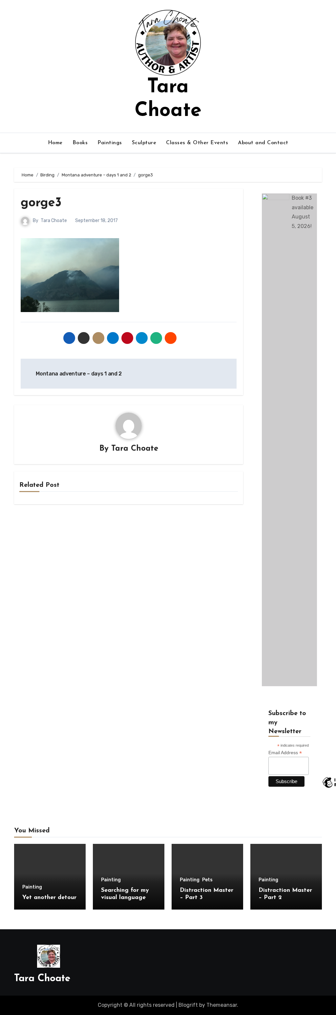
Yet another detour (49, 898)
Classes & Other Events (197, 143)
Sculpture (144, 143)
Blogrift (188, 1005)
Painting (32, 887)
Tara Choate (54, 220)
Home (55, 143)
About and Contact (263, 143)
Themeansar (221, 1005)
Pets (207, 880)
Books (80, 143)
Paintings (109, 143)
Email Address (285, 753)
